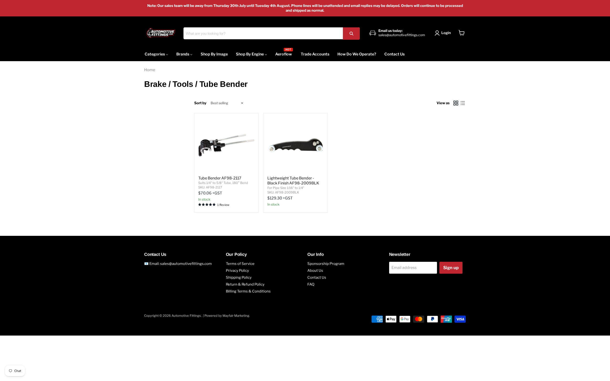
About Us (315, 270)
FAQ (310, 284)
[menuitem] (156, 54)
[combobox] (271, 33)
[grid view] (455, 103)
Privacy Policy (237, 270)
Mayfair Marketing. (236, 315)
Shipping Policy (239, 277)
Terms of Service (240, 264)
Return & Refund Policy (245, 284)
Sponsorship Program (325, 264)
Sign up (451, 267)
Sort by (200, 103)
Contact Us (316, 277)
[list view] (462, 103)
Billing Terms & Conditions (248, 291)
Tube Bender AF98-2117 (219, 178)
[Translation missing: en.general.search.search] (351, 33)
